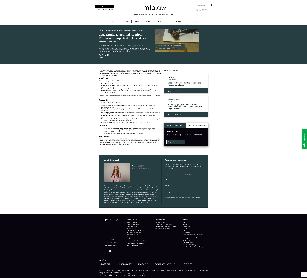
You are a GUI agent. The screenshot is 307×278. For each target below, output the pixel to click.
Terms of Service (194, 197)
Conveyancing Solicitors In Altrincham (166, 226)
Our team (185, 224)
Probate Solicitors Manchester (163, 224)
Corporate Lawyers (132, 226)
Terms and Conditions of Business (193, 235)
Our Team (146, 21)
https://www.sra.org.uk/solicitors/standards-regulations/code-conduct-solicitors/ (123, 274)
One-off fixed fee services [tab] (197, 125)
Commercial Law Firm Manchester (137, 241)
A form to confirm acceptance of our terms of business (195, 237)
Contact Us (193, 21)
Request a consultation (111, 245)
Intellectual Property (133, 235)
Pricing (185, 228)
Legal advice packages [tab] (175, 125)
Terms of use (186, 240)
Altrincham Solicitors (133, 245)
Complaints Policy (188, 242)
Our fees (168, 21)
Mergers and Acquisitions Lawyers (137, 237)
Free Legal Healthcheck (134, 232)
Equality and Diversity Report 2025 (193, 247)
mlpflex (136, 21)
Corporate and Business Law (135, 243)
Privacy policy (187, 232)
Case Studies (186, 226)
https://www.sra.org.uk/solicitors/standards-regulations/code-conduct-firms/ (122, 275)
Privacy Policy (187, 197)
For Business (114, 21)
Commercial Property (133, 224)
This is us (157, 21)
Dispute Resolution (132, 228)
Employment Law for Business (136, 230)
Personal (126, 21)
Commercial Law (132, 222)
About (184, 222)
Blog (184, 230)
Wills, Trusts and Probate (162, 228)
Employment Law (160, 222)
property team (105, 70)
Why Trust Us (180, 21)
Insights (101, 30)
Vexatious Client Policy (189, 245)
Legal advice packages (175, 142)
